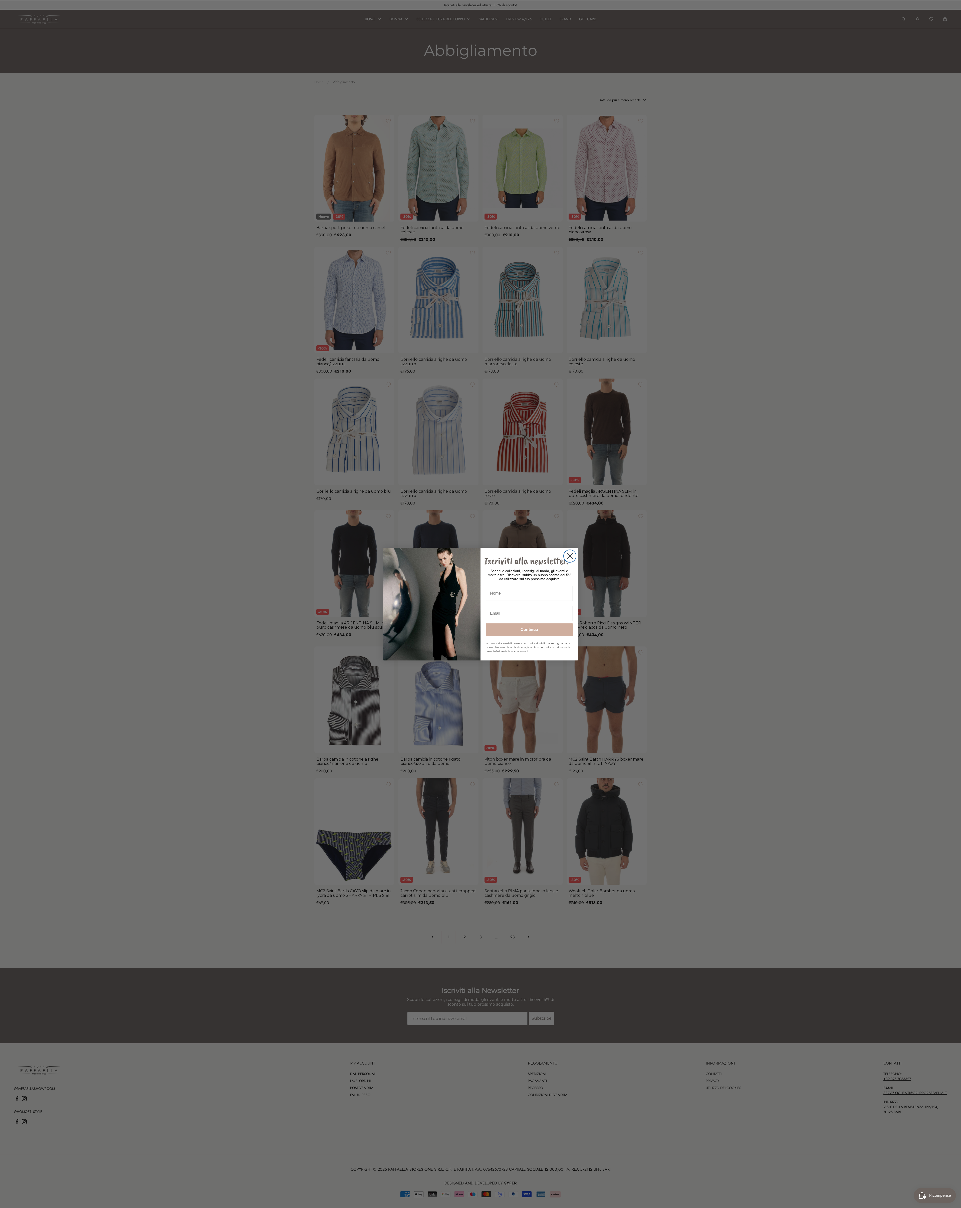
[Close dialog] (570, 556)
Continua (529, 629)
